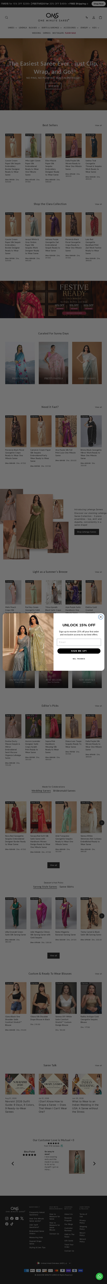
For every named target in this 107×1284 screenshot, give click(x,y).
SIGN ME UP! (79, 651)
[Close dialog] (100, 617)
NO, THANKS (79, 659)
